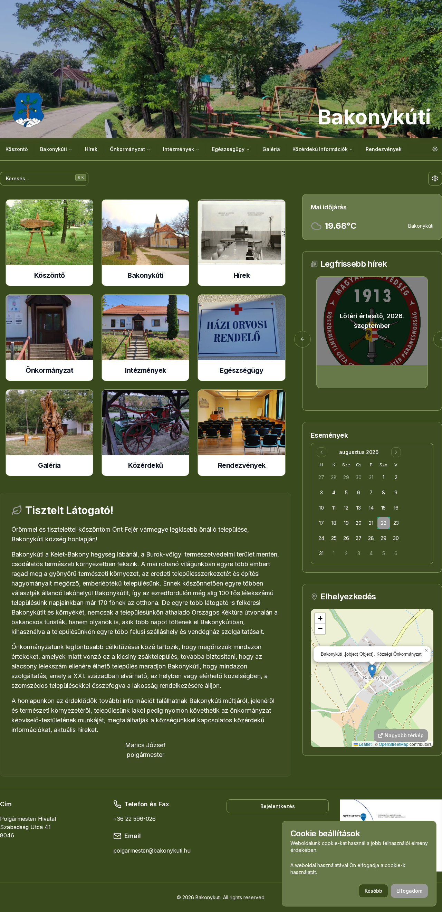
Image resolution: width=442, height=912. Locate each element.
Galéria (271, 149)
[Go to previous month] (321, 452)
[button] (372, 671)
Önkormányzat (127, 149)
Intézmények (178, 149)
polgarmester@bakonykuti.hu (152, 850)
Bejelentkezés (277, 806)
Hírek (91, 149)
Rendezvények (384, 149)
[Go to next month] (396, 452)
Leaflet (365, 744)
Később (373, 891)
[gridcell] (321, 477)
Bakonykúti (53, 149)
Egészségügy (228, 149)
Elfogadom (409, 891)
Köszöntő (17, 149)
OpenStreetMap (394, 744)
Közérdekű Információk (320, 149)
